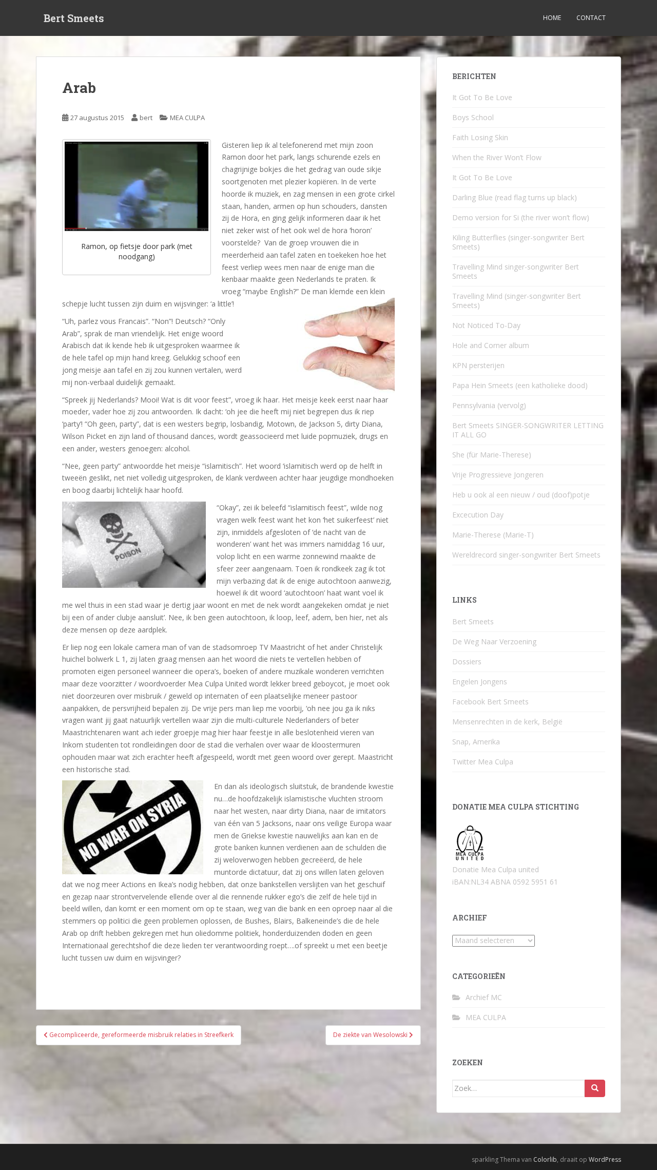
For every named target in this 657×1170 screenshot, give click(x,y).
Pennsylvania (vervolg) (489, 405)
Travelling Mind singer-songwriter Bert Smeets (515, 271)
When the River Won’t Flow (497, 157)
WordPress (605, 1159)
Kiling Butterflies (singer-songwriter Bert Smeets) (518, 242)
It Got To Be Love (482, 97)
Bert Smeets (74, 18)
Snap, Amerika (476, 741)
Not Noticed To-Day (486, 325)
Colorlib (545, 1159)
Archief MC (484, 997)
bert (146, 117)
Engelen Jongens (479, 681)
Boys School (473, 117)
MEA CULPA (187, 117)
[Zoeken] (595, 1088)
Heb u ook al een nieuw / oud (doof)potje (521, 495)
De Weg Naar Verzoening (494, 641)
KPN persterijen (478, 365)
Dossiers (466, 661)
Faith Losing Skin (480, 137)
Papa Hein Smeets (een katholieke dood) (520, 385)
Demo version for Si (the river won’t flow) (520, 217)
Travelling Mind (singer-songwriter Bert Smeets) (516, 300)
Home (552, 17)
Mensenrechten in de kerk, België (507, 721)
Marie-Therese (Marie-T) (493, 535)
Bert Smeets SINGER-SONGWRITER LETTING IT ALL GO (528, 429)
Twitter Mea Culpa (482, 761)
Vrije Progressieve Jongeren (498, 474)
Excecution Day (478, 515)
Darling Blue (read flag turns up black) (514, 197)
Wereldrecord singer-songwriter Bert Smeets (526, 555)
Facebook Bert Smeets (490, 701)
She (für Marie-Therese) (491, 454)
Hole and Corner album (490, 345)
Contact (591, 17)
